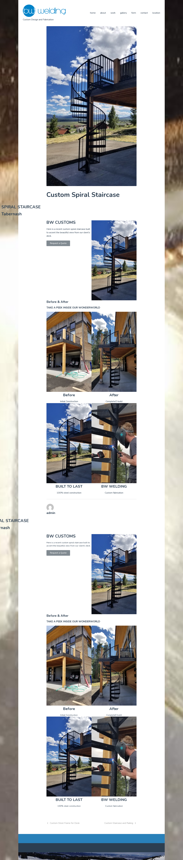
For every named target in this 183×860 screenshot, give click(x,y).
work (113, 12)
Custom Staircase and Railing (118, 823)
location (156, 12)
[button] (58, 243)
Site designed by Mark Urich (91, 856)
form (133, 12)
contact (144, 12)
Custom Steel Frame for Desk (65, 823)
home (93, 12)
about (103, 12)
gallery (123, 12)
